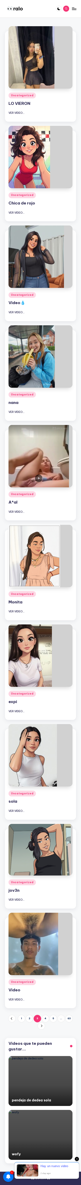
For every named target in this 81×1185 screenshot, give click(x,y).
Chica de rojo (22, 203)
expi (13, 701)
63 (69, 1018)
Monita (15, 601)
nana (13, 402)
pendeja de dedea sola (31, 1100)
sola (13, 801)
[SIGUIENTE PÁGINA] (41, 1026)
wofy (16, 1154)
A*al (13, 502)
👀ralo (15, 8)
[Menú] (74, 8)
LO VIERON (19, 103)
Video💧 (17, 302)
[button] (12, 1018)
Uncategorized (22, 95)
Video (14, 989)
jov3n (14, 890)
